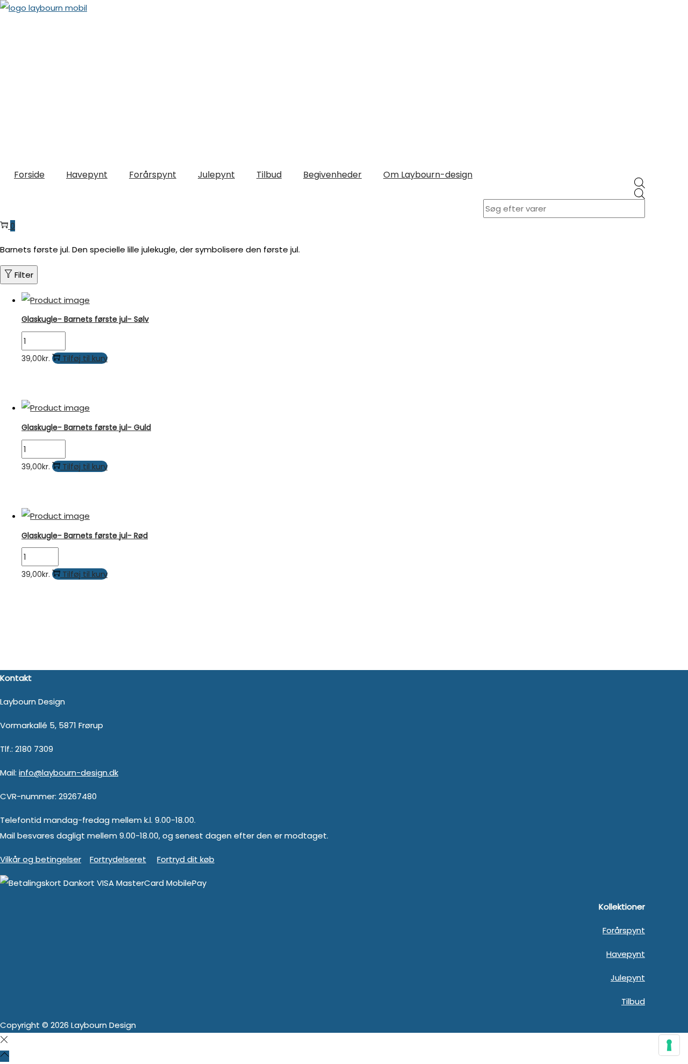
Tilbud (633, 1001)
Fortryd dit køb (185, 859)
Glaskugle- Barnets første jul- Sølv (85, 319)
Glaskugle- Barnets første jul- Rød (85, 535)
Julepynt (628, 977)
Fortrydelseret (118, 859)
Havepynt (625, 954)
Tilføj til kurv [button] (85, 358)
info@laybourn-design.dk (68, 772)
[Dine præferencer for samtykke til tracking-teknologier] (669, 1045)
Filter (24, 274)
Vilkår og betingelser (40, 859)
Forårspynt (624, 930)
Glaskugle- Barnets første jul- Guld (86, 427)
